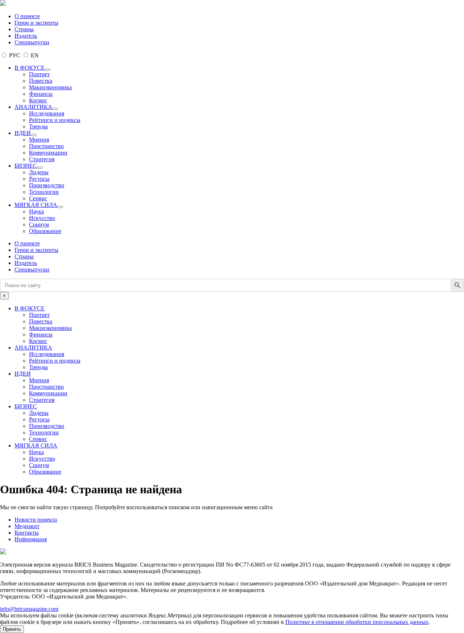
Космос (38, 100)
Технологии (44, 192)
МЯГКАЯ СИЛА (35, 205)
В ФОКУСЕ (29, 68)
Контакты (26, 533)
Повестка (40, 81)
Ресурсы (39, 179)
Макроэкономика (50, 87)
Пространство (46, 146)
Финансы (41, 94)
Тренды (38, 126)
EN (34, 55)
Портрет (39, 74)
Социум (39, 224)
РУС (15, 55)
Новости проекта (35, 519)
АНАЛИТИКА (33, 107)
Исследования (46, 113)
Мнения (39, 139)
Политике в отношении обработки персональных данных (356, 622)
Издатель (25, 36)
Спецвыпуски (31, 42)
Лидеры (39, 172)
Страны (24, 29)
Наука (36, 211)
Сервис (38, 198)
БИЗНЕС (25, 166)
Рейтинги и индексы (54, 120)
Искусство (42, 218)
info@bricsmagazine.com (29, 609)
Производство (46, 185)
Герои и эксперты (36, 23)
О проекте (27, 16)
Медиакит (27, 526)
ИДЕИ (22, 133)
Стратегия (41, 159)
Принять (12, 629)
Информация (30, 539)
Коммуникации (48, 153)
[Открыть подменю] (47, 70)
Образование (45, 231)
